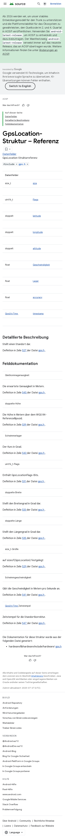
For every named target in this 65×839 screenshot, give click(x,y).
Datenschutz (21, 826)
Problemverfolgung (12, 809)
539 (24, 424)
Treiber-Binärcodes (12, 728)
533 (24, 509)
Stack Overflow (10, 804)
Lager (36, 281)
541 (24, 594)
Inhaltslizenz (37, 676)
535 (24, 538)
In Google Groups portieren (16, 771)
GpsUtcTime (11, 313)
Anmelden (55, 3)
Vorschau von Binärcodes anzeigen (20, 717)
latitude (37, 215)
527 (24, 350)
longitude (38, 232)
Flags (35, 199)
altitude (37, 248)
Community (25, 821)
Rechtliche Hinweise (44, 821)
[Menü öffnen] (5, 4)
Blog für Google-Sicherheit (16, 756)
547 (24, 623)
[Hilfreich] (23, 105)
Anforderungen (10, 707)
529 (24, 566)
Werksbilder (8, 722)
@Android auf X (11, 741)
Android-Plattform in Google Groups (21, 761)
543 (24, 453)
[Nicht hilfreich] (28, 105)
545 (24, 392)
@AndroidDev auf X (13, 746)
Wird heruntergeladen (14, 712)
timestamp (38, 313)
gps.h (23, 164)
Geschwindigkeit (41, 264)
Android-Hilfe (9, 784)
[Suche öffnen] (39, 4)
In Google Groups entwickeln (17, 766)
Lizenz (7, 826)
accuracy (37, 297)
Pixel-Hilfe (7, 789)
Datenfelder (9, 154)
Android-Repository (12, 702)
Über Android (9, 821)
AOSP (5, 99)
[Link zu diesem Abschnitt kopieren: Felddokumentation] (42, 364)
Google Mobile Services (14, 799)
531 (24, 481)
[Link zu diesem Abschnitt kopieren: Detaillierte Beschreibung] (52, 338)
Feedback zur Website (42, 826)
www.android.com (12, 794)
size (35, 183)
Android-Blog (9, 751)
